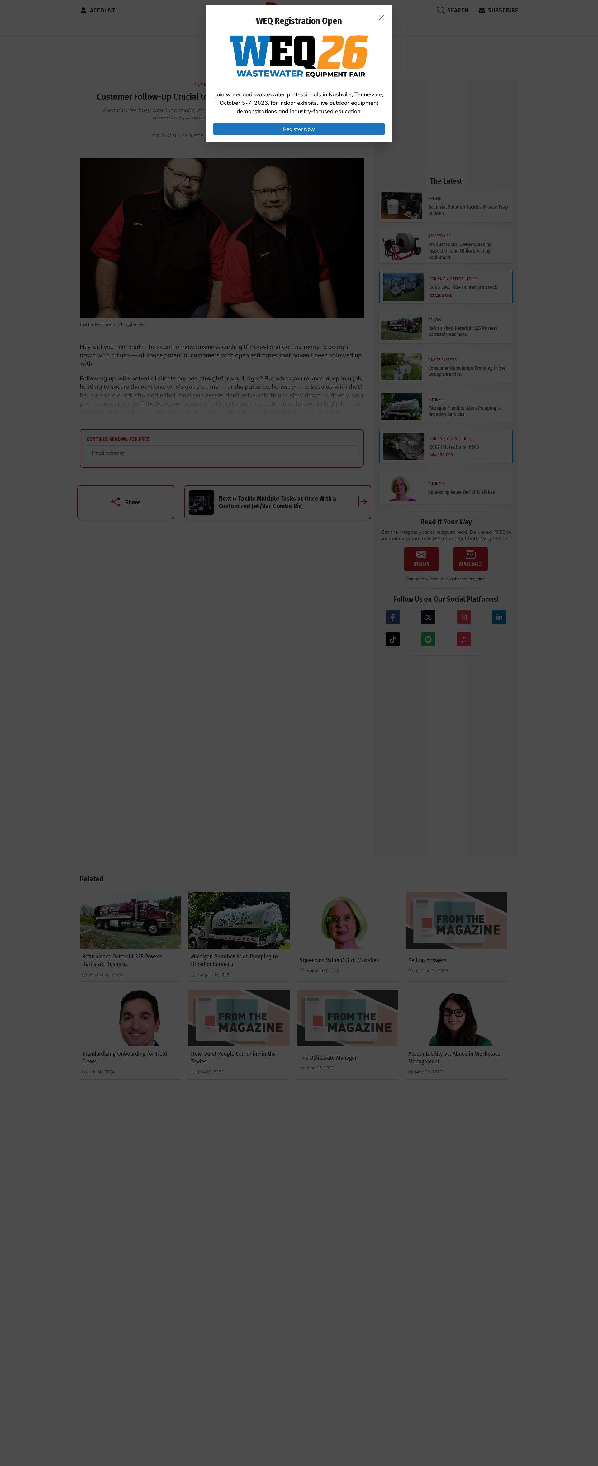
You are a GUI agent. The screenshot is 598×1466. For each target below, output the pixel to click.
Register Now (299, 129)
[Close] (381, 17)
